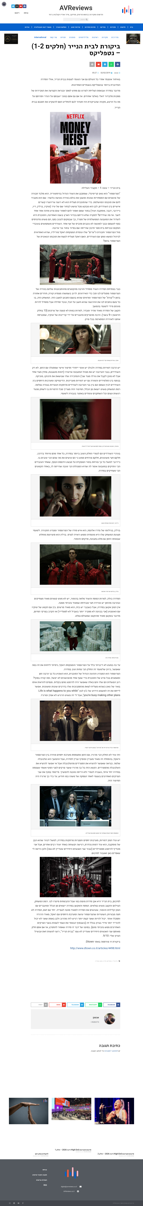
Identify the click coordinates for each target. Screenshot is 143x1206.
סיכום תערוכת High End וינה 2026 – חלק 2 (116, 1154)
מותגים (72, 37)
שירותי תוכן (75, 27)
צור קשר (53, 37)
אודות (27, 27)
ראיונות (95, 37)
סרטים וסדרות (90, 27)
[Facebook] (24, 6)
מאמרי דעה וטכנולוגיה (42, 27)
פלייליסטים (83, 37)
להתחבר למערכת (111, 1051)
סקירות (113, 27)
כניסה (26, 13)
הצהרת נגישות (41, 1180)
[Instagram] (17, 6)
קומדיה (97, 961)
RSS (45, 1185)
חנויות (63, 37)
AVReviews (75, 8)
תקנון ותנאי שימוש (39, 1175)
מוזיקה (102, 27)
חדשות (122, 27)
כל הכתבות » (94, 1022)
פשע (101, 961)
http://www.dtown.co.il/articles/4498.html (95, 948)
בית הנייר (115, 961)
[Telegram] (13, 6)
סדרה (104, 961)
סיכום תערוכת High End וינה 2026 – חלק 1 (73, 1150)
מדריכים (114, 37)
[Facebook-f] (23, 1203)
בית (131, 27)
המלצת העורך (61, 27)
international (40, 37)
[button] (117, 64)
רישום (17, 13)
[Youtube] (21, 6)
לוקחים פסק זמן (41, 1154)
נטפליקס (109, 961)
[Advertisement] (75, 984)
